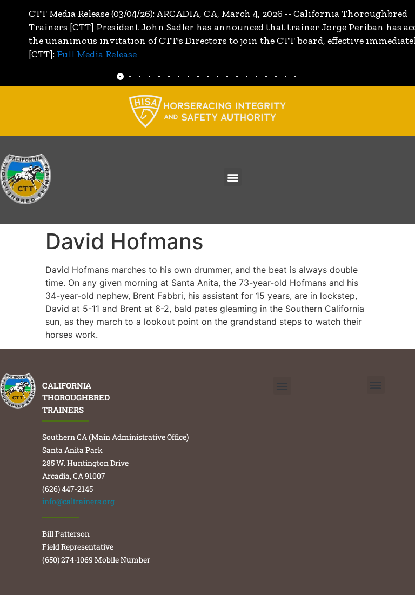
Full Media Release (97, 54)
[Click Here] (207, 111)
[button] (233, 177)
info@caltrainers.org (78, 501)
